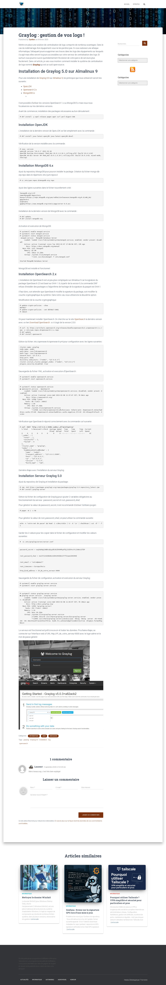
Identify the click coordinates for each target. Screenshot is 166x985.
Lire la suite (35, 919)
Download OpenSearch (40, 322)
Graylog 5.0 (44, 78)
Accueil (127, 4)
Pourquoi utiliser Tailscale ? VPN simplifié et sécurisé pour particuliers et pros (125, 900)
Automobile (50, 979)
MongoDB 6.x (29, 93)
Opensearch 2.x (30, 89)
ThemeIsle (143, 980)
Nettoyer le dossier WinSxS (36, 897)
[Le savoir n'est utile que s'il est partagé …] (21, 4)
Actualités (24, 979)
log (49, 740)
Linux (44, 736)
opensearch (23, 743)
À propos (136, 4)
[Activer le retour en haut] (161, 980)
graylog (26, 740)
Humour (73, 979)
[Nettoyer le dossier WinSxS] (39, 877)
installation (43, 740)
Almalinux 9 (58, 78)
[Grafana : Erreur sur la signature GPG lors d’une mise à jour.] (83, 883)
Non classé (53, 736)
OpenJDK (27, 86)
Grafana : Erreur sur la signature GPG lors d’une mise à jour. (82, 911)
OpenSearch (79, 319)
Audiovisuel (62, 979)
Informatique (33, 736)
